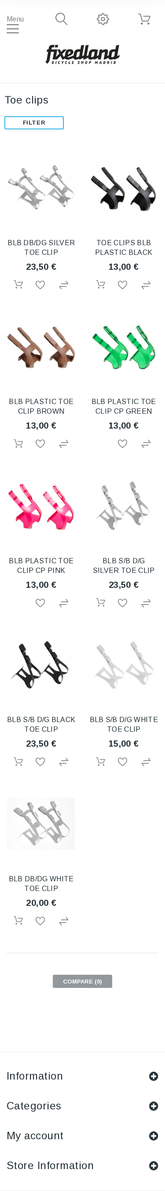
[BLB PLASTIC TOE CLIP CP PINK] (41, 505)
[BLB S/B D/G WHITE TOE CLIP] (124, 665)
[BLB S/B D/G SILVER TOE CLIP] (124, 505)
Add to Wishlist (40, 285)
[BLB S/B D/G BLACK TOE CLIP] (41, 665)
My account (35, 1135)
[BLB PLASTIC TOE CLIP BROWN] (41, 347)
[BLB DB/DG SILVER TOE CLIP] (41, 187)
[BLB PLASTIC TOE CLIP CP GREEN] (124, 347)
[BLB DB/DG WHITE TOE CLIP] (41, 823)
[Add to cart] (18, 284)
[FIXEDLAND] (82, 54)
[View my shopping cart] (144, 19)
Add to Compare (64, 285)
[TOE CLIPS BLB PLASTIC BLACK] (124, 187)
